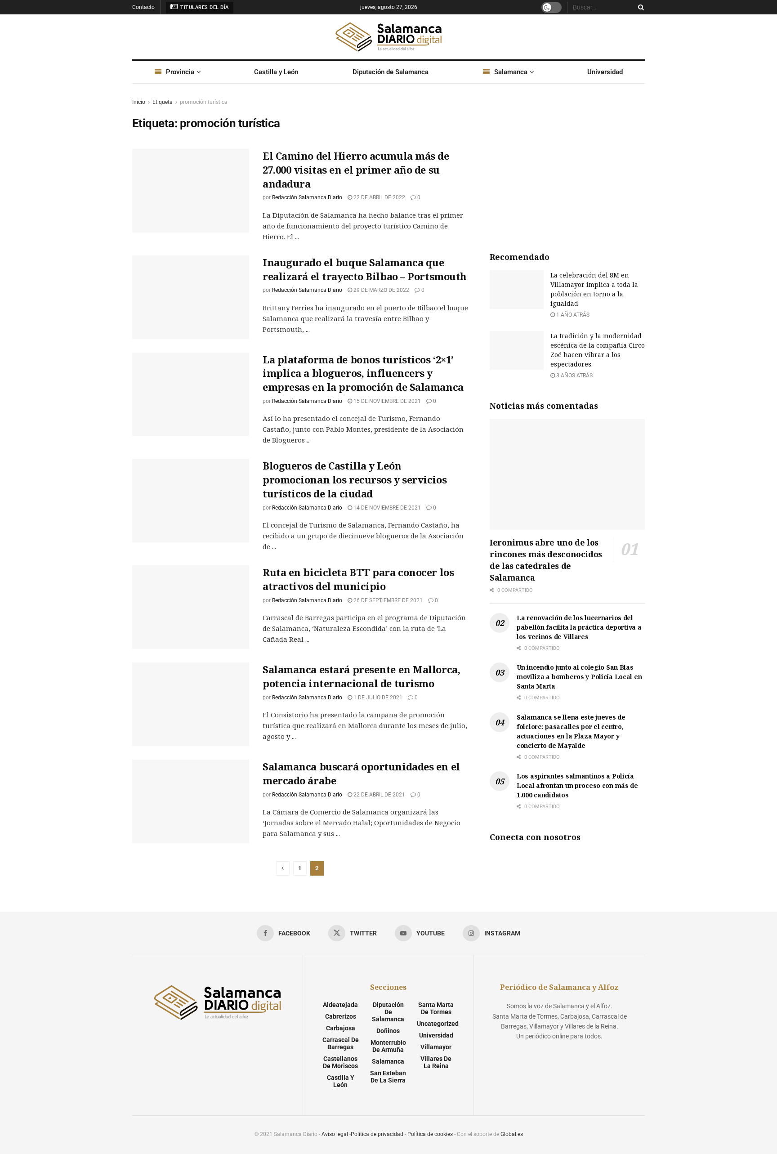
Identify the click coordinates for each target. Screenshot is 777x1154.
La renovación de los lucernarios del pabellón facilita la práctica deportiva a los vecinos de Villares (579, 627)
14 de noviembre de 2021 (386, 508)
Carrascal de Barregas (340, 1043)
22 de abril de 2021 (378, 795)
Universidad (605, 72)
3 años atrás (574, 375)
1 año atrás (572, 315)
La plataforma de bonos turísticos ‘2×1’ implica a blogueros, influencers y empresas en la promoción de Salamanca (363, 373)
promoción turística (204, 102)
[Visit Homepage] (388, 37)
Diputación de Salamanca (391, 72)
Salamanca (510, 72)
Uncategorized (438, 1023)
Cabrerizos (340, 1016)
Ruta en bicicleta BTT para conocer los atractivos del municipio (358, 579)
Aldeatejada (340, 1004)
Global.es (511, 1134)
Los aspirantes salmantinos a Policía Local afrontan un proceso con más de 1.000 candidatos (577, 785)
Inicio (138, 102)
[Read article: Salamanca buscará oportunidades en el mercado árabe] (190, 801)
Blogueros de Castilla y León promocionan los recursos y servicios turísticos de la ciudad (355, 479)
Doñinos (388, 1030)
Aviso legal (335, 1134)
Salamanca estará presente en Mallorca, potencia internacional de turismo (361, 676)
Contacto (143, 7)
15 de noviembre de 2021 (386, 401)
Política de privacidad (377, 1134)
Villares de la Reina (435, 1062)
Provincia (180, 72)
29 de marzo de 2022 (380, 290)
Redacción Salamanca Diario (307, 197)
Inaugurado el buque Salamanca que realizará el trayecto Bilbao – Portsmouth (365, 269)
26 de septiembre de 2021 (387, 600)
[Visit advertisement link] (567, 164)
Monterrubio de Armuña (388, 1046)
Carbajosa (340, 1028)
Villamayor (435, 1047)
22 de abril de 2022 (378, 197)
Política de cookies (430, 1134)
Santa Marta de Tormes (436, 1008)
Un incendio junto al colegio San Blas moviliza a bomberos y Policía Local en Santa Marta (579, 676)
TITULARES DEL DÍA (204, 7)
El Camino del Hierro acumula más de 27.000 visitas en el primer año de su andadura (356, 169)
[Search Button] (639, 7)
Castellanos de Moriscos (340, 1062)
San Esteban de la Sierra (388, 1076)
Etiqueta (162, 102)
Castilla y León (276, 72)
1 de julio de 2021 (377, 697)
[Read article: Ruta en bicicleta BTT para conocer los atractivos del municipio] (190, 607)
